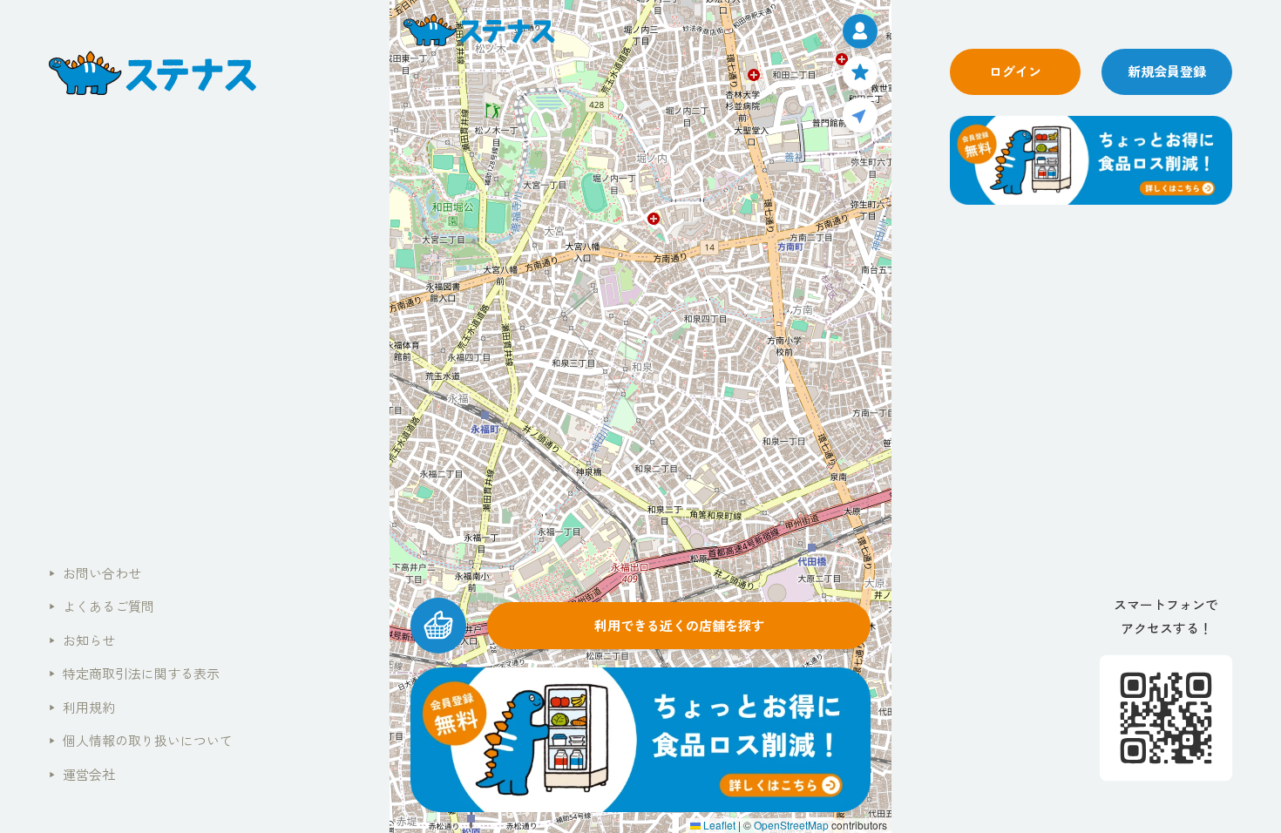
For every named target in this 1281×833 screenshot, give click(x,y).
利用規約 (82, 707)
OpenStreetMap (791, 824)
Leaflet (718, 824)
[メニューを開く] (860, 31)
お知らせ (82, 640)
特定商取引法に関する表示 (134, 673)
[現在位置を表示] (860, 115)
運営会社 (82, 774)
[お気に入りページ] (860, 73)
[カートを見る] (438, 626)
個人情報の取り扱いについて (141, 740)
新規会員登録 (1167, 71)
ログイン (1015, 71)
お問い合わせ (95, 573)
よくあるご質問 (101, 606)
